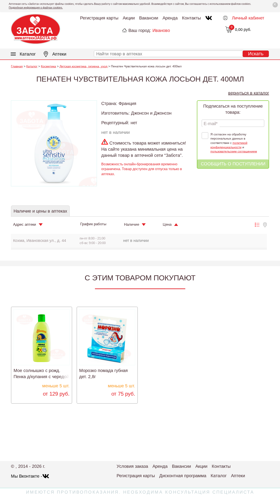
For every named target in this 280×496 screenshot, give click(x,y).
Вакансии (148, 18)
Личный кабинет (248, 18)
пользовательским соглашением (233, 151)
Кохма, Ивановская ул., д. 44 (39, 240)
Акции (129, 18)
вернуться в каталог (248, 93)
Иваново (161, 30)
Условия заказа (132, 466)
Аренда (170, 18)
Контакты (191, 18)
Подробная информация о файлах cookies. (36, 7)
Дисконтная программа (182, 475)
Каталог (28, 54)
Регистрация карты (99, 18)
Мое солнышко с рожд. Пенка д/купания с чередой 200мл (41, 376)
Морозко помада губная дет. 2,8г (103, 373)
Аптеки (59, 54)
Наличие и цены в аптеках (40, 211)
